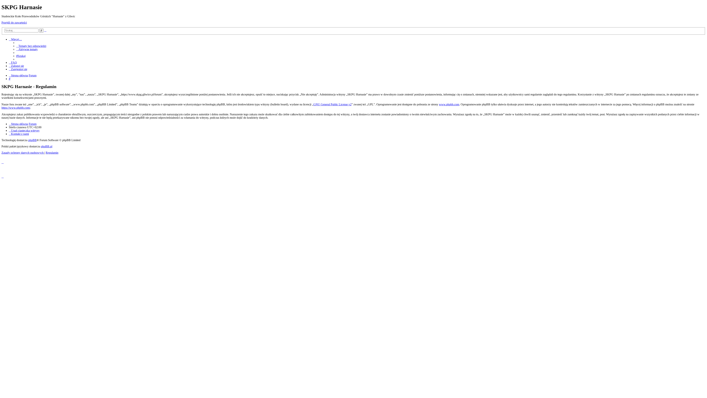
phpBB (32, 140)
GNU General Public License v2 (332, 104)
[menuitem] (31, 46)
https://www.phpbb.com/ (15, 107)
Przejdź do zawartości (14, 22)
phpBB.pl (46, 146)
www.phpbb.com (449, 104)
